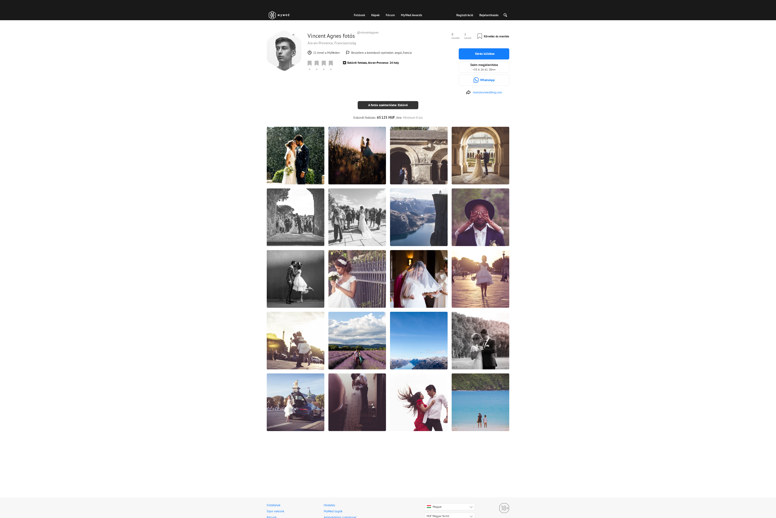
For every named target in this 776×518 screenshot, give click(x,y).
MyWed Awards (411, 15)
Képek (375, 15)
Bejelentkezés (489, 15)
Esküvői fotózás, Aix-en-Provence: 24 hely (373, 62)
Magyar (437, 506)
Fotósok (359, 15)
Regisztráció (464, 15)
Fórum (390, 15)
